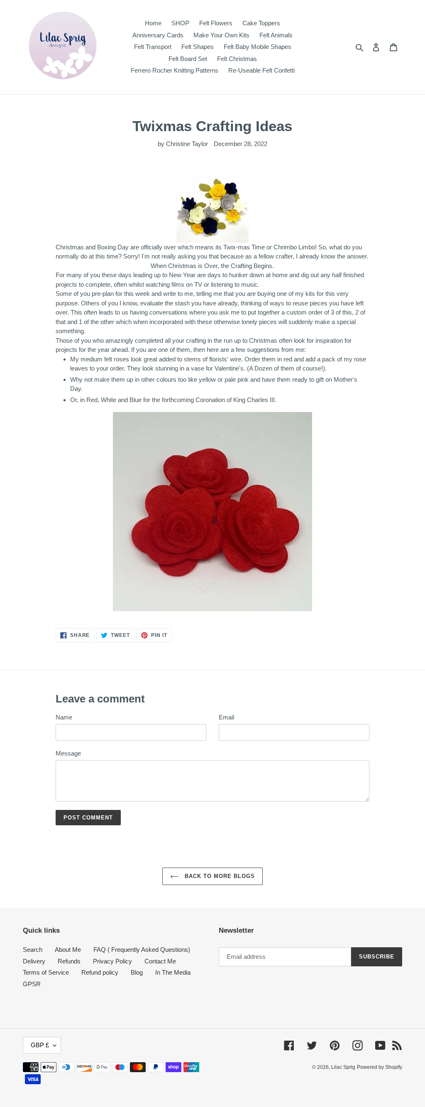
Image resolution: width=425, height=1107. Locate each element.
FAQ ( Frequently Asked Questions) (141, 949)
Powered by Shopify (379, 1067)
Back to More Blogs (219, 876)
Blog (137, 972)
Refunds (69, 961)
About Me (68, 949)
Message (68, 753)
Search (32, 949)
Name (64, 717)
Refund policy (99, 972)
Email (226, 717)
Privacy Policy (112, 961)
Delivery (34, 961)
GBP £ (40, 1044)
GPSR (32, 984)
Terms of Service (46, 972)
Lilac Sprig (343, 1067)
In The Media (173, 972)
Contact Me (160, 961)
